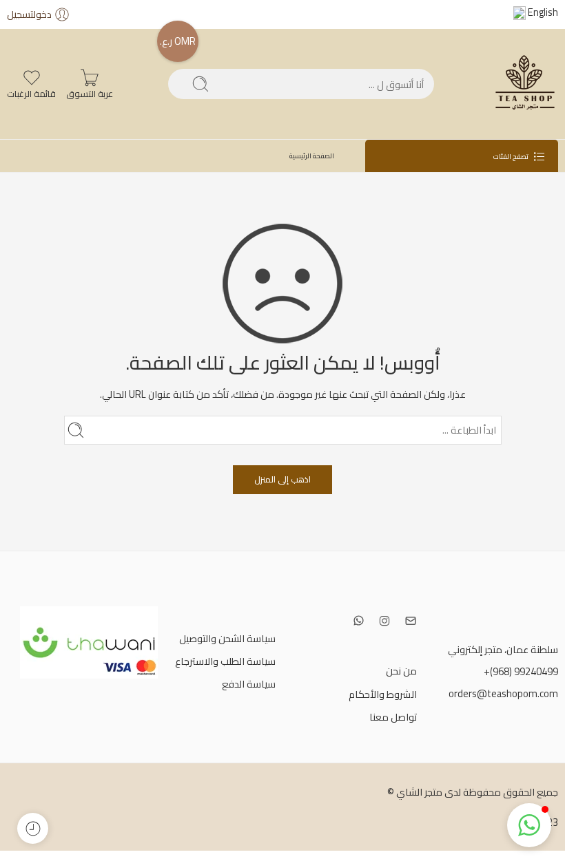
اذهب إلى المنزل (282, 479)
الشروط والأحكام (383, 694)
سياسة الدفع (249, 683)
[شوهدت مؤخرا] (32, 828)
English (542, 12)
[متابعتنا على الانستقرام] (384, 621)
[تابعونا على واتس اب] (358, 620)
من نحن (401, 670)
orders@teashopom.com (503, 693)
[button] (529, 825)
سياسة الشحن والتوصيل (227, 638)
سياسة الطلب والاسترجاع (225, 661)
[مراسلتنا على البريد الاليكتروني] (410, 621)
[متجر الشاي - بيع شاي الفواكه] (523, 84)
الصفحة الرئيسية (311, 155)
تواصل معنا (393, 717)
